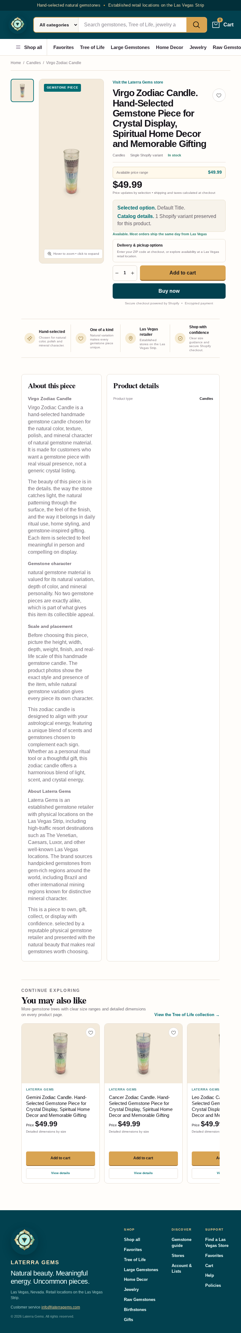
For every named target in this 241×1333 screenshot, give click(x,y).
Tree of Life (92, 47)
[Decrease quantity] (117, 273)
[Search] (196, 25)
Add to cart (182, 272)
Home (16, 63)
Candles (33, 63)
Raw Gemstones (139, 1299)
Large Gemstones (130, 47)
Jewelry (198, 47)
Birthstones (135, 1309)
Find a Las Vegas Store (216, 1242)
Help (209, 1275)
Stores (178, 1255)
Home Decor (169, 47)
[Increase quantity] (133, 273)
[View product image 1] (22, 90)
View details (60, 1173)
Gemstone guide (181, 1242)
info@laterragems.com (60, 1307)
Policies (213, 1285)
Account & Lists (182, 1268)
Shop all (33, 47)
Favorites (63, 47)
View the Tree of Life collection (187, 1014)
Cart (209, 1265)
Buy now (168, 291)
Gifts (128, 1319)
